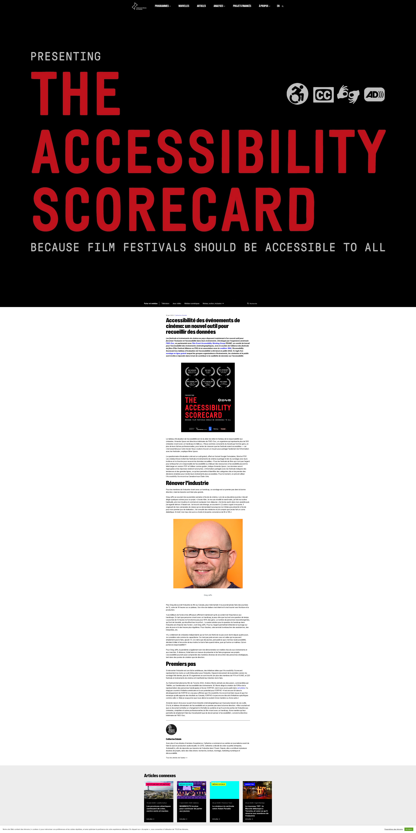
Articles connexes (160, 775)
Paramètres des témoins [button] (393, 829)
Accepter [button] (409, 829)
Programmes (162, 6)
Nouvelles (184, 6)
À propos (263, 6)
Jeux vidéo (177, 303)
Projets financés (242, 6)
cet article (241, 688)
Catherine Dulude (181, 315)
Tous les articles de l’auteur (176, 757)
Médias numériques (191, 303)
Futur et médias (151, 303)
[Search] (248, 303)
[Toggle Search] (282, 6)
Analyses (218, 6)
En (278, 6)
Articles (201, 6)
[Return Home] (139, 6)
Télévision (165, 303)
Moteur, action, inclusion (212, 303)
